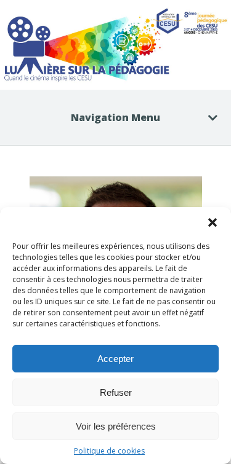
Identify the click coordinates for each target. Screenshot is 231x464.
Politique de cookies (109, 451)
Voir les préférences (116, 426)
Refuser (116, 392)
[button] (212, 222)
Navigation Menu (115, 117)
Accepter (115, 358)
